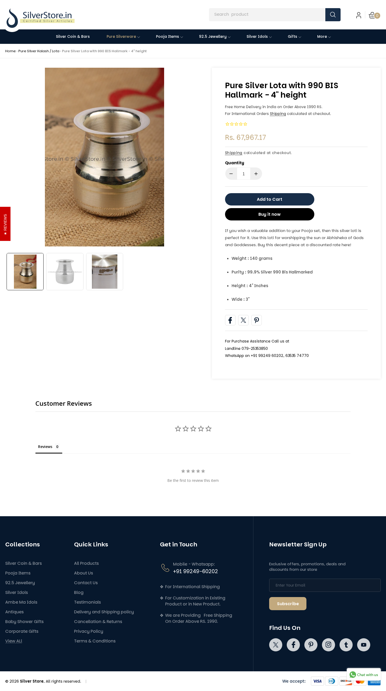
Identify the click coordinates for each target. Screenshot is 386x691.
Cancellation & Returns (98, 621)
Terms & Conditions (95, 641)
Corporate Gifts (21, 631)
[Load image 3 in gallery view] (104, 271)
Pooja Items (17, 573)
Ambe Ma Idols (21, 602)
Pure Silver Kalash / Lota (38, 51)
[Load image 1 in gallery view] (25, 271)
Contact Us (86, 582)
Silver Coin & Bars (23, 563)
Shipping (278, 113)
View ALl (13, 641)
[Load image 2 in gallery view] (64, 271)
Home (10, 51)
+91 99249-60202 (195, 571)
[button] (375, 14)
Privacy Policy (88, 631)
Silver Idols (16, 592)
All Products (86, 563)
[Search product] (333, 14)
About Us (83, 573)
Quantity (234, 163)
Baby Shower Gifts (24, 621)
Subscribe (288, 604)
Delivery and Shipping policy (104, 611)
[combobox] (274, 14)
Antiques (14, 611)
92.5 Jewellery (20, 582)
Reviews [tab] (45, 446)
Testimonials (87, 602)
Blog (79, 592)
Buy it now (269, 214)
